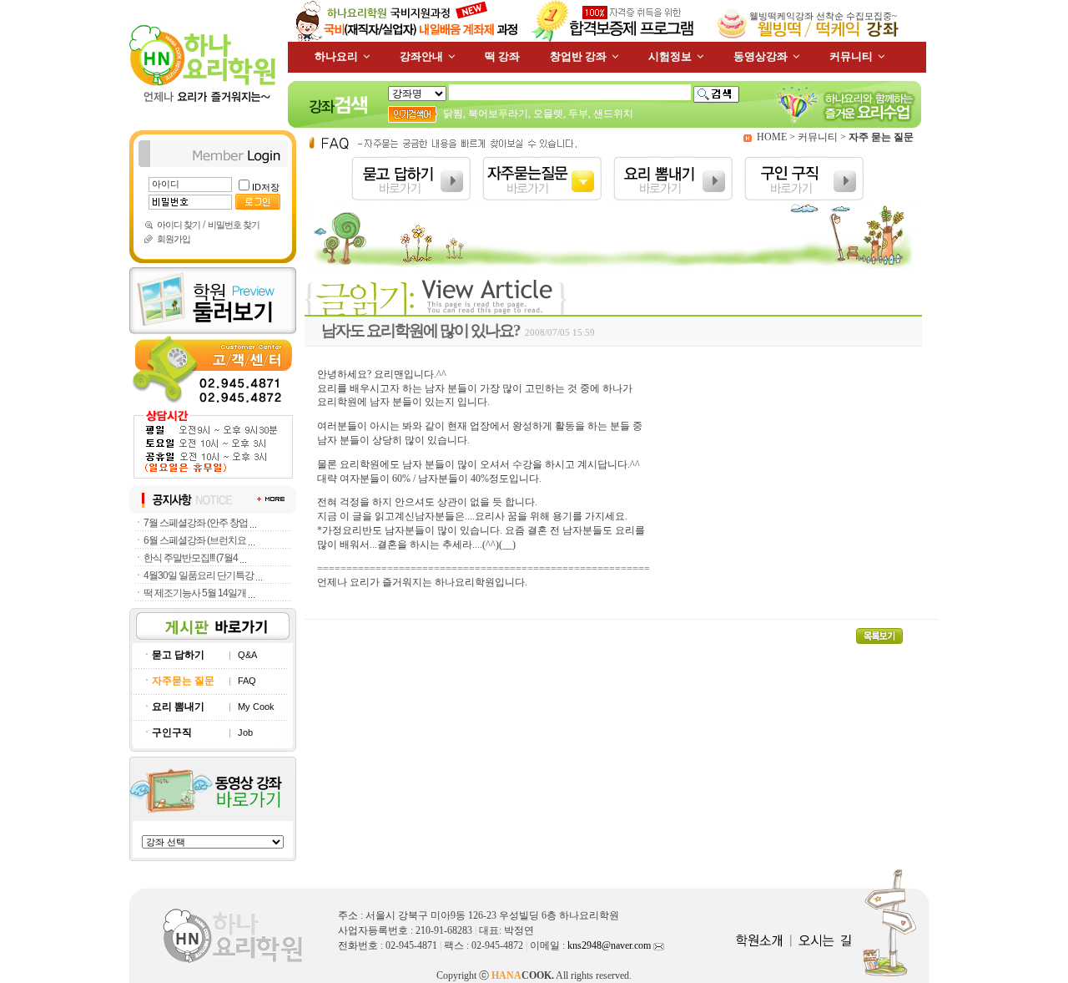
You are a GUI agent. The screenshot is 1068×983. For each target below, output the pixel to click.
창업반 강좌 (578, 56)
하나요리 (336, 56)
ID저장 (266, 187)
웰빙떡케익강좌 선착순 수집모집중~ (823, 16)
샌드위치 (613, 113)
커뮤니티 (851, 56)
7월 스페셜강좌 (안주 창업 (196, 523)
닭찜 (453, 113)
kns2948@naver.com (610, 945)
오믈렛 (548, 113)
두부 (578, 113)
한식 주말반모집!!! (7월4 (191, 558)
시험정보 (670, 56)
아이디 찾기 (178, 225)
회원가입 (173, 239)
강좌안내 (421, 56)
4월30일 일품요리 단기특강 (199, 575)
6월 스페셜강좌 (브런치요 (195, 540)
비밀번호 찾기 (233, 225)
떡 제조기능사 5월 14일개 (195, 593)
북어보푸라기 (498, 113)
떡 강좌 (502, 56)
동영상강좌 (760, 56)
